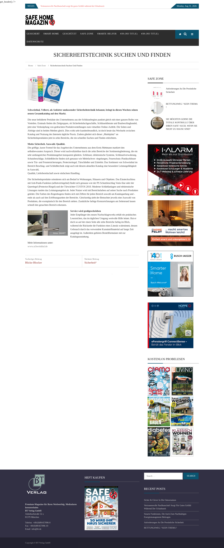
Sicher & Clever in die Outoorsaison (160, 500)
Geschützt (70, 34)
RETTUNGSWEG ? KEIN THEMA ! (160, 528)
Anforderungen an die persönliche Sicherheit (164, 522)
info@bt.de (36, 529)
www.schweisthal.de (38, 246)
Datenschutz (35, 42)
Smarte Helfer (107, 34)
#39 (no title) (129, 34)
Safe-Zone (87, 34)
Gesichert (33, 34)
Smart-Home (51, 34)
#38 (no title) (150, 34)
